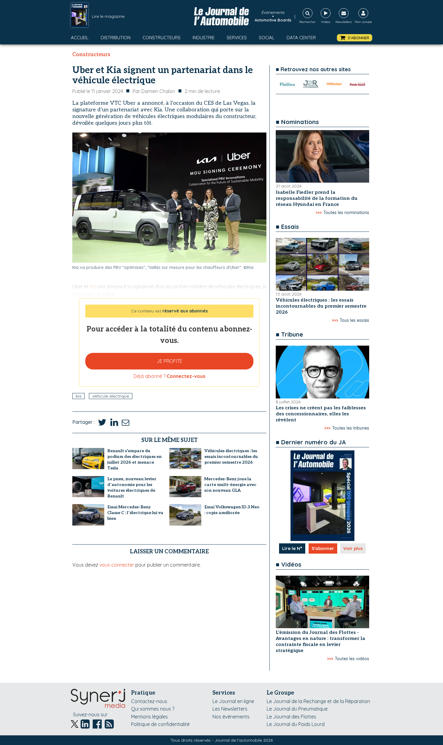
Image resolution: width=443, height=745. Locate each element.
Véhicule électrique (110, 396)
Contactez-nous (149, 701)
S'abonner (323, 548)
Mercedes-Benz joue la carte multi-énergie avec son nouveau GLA (230, 484)
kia (78, 396)
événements (273, 12)
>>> (319, 212)
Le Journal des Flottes (291, 717)
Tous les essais (354, 320)
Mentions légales (149, 717)
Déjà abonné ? (169, 376)
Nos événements (231, 717)
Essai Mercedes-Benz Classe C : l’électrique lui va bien (135, 512)
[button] (354, 38)
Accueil (80, 37)
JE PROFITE (169, 361)
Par (154, 91)
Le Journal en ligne (233, 701)
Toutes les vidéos (352, 658)
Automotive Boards (273, 20)
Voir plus (353, 548)
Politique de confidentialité (160, 724)
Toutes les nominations (346, 212)
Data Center (301, 37)
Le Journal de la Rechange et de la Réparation (318, 701)
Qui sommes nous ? (152, 709)
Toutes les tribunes (350, 428)
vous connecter (116, 565)
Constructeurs (162, 37)
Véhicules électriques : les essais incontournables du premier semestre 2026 (231, 456)
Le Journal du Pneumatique (297, 709)
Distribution (115, 37)
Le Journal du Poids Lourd (296, 724)
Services (237, 37)
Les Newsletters (229, 709)
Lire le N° (292, 548)
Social (267, 37)
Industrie (204, 37)
